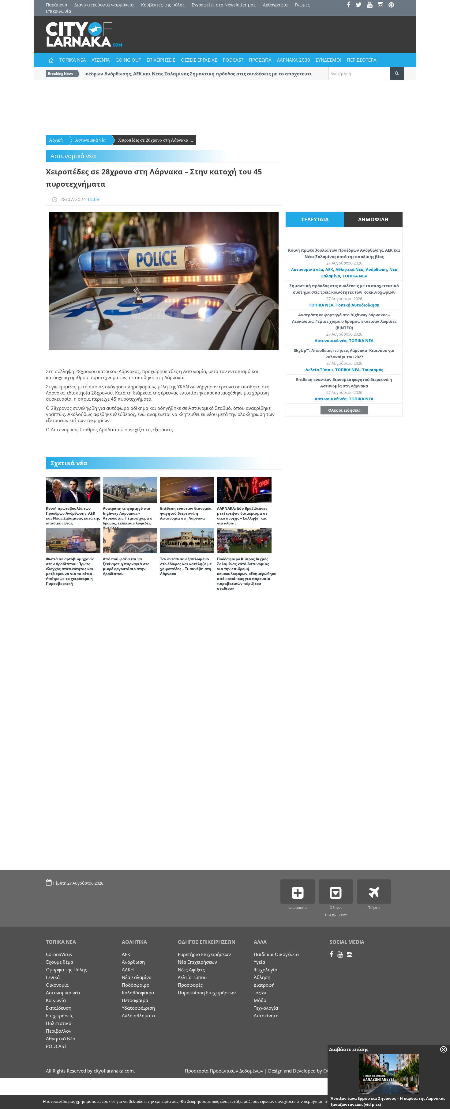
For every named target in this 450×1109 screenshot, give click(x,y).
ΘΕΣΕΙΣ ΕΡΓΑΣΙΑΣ (199, 60)
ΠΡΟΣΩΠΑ (260, 60)
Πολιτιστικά (58, 1023)
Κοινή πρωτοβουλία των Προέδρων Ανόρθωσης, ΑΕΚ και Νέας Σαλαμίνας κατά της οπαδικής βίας (73, 516)
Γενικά (53, 977)
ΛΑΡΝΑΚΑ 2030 (293, 60)
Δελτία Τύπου (319, 369)
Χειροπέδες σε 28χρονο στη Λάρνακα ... (155, 140)
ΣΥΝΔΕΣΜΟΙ (328, 60)
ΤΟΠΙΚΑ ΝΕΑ (72, 60)
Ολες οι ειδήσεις (344, 410)
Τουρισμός (372, 369)
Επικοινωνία (58, 11)
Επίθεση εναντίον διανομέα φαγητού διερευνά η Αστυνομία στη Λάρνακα (186, 513)
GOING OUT (128, 60)
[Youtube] (372, 5)
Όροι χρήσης (392, 1102)
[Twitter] (361, 5)
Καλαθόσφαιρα (138, 992)
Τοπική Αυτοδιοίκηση (358, 305)
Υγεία (259, 962)
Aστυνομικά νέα (90, 140)
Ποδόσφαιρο (135, 985)
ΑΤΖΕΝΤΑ (101, 60)
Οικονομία (57, 985)
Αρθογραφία (275, 5)
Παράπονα (56, 5)
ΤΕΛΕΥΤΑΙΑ (315, 219)
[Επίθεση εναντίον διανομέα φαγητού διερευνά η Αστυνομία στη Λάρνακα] (187, 489)
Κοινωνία (56, 1000)
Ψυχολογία (265, 969)
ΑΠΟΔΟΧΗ (361, 1102)
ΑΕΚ (329, 269)
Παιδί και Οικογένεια (276, 954)
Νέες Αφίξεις (191, 969)
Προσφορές (190, 985)
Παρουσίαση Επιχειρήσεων (207, 992)
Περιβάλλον (58, 1031)
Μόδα (260, 1000)
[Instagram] (382, 5)
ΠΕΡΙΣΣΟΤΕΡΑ (362, 60)
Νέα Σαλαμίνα (137, 977)
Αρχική (56, 140)
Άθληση (262, 977)
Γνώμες (302, 5)
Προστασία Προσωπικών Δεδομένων (224, 1071)
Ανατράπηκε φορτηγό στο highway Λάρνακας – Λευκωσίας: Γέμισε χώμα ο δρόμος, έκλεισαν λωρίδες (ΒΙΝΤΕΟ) (127, 518)
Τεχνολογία (266, 1008)
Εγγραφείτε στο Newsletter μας (224, 5)
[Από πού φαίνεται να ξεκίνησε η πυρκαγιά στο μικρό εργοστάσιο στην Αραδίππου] (130, 540)
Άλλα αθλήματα (138, 1015)
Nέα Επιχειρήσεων (197, 962)
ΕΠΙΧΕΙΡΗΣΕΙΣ (161, 60)
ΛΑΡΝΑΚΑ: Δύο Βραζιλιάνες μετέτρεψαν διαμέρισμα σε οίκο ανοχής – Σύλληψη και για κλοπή (242, 516)
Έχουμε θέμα (59, 962)
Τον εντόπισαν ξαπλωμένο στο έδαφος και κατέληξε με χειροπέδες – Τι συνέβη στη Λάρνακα (186, 566)
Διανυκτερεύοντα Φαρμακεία (104, 5)
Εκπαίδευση (58, 1008)
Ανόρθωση (376, 269)
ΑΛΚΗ (128, 969)
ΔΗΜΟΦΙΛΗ (373, 219)
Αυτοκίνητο (266, 1015)
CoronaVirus (59, 954)
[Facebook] (350, 5)
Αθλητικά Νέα (349, 269)
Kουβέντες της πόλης (163, 5)
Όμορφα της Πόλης (66, 969)
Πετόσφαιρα (135, 1000)
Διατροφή (264, 985)
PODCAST (233, 60)
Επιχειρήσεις (59, 1015)
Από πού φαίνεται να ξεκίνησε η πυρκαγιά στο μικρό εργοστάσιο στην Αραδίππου (126, 566)
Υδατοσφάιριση (138, 1008)
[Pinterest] (393, 5)
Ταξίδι (260, 992)
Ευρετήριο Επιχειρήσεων (204, 954)
